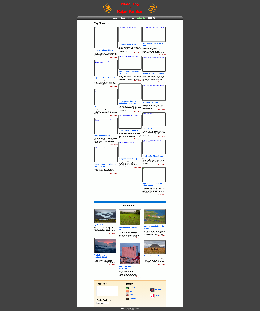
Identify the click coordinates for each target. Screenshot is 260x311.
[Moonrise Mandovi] (105, 97)
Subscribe (141, 18)
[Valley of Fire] (153, 119)
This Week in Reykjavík (103, 50)
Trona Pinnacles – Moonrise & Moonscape (105, 165)
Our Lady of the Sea (102, 135)
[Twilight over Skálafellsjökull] (105, 245)
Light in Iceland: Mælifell (104, 78)
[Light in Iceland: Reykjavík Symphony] (130, 63)
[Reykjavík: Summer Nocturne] (130, 253)
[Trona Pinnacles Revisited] (130, 122)
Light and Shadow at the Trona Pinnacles (152, 184)
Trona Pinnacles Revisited (128, 130)
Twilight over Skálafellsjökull (100, 256)
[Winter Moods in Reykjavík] (153, 64)
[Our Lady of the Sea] (105, 126)
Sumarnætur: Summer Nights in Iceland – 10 (127, 102)
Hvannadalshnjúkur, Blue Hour (152, 44)
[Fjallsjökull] (105, 216)
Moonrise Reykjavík (150, 102)
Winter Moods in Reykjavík (153, 73)
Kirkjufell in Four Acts (152, 256)
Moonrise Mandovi (102, 107)
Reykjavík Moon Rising (127, 44)
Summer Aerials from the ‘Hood (154, 227)
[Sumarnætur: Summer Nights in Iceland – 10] (130, 91)
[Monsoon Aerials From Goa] (130, 217)
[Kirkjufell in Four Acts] (154, 247)
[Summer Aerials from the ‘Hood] (154, 216)
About (122, 18)
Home (114, 18)
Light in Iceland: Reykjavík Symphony (129, 72)
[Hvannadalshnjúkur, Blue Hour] (153, 34)
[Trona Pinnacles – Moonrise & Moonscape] (105, 154)
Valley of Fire (147, 128)
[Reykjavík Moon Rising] (130, 34)
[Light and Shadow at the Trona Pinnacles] (153, 174)
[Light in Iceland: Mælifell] (105, 68)
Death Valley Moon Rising (152, 156)
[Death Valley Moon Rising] (153, 147)
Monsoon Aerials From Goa (128, 228)
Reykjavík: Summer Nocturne (127, 267)
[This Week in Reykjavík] (105, 37)
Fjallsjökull (98, 225)
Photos (131, 18)
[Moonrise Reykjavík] (153, 93)
